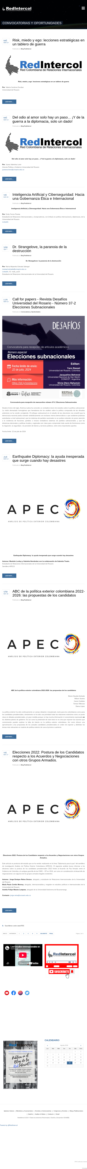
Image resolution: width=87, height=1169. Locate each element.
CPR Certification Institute (81, 1161)
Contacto (51, 1114)
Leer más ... (9, 102)
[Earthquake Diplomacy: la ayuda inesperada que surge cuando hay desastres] (43, 510)
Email (57, 1114)
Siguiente (43, 933)
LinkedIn (5, 222)
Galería (30, 1114)
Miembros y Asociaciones (24, 1111)
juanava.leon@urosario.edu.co (13, 170)
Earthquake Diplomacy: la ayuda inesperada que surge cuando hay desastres (48, 458)
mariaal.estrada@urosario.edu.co (14, 269)
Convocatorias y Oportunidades (30, 312)
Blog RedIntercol (26, 49)
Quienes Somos (9, 1111)
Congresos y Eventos (61, 1111)
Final (51, 933)
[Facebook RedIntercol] (13, 996)
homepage (84, 1168)
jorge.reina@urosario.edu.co (20, 895)
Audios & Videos (40, 1114)
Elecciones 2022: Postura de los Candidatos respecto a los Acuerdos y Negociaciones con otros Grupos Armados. (48, 756)
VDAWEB (66, 1117)
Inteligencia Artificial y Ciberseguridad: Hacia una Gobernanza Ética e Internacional (48, 196)
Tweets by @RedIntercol (9, 1125)
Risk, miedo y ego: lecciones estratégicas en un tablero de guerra (48, 42)
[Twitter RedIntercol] (6, 996)
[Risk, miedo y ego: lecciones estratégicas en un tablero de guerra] (43, 65)
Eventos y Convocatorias (43, 1111)
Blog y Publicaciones (76, 1111)
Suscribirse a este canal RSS (43, 923)
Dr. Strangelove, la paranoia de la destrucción (39, 249)
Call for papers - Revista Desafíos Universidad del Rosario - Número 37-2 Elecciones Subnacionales (44, 303)
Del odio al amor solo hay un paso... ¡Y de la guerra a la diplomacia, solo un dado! (48, 119)
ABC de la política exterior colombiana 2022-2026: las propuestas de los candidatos (48, 593)
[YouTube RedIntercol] (27, 996)
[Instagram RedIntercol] (20, 996)
